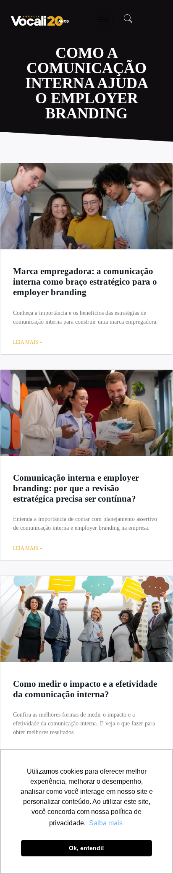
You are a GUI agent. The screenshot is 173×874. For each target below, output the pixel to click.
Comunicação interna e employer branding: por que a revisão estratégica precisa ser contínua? (76, 488)
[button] (128, 19)
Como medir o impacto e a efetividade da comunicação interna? (85, 689)
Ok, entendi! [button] (86, 848)
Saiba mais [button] (106, 823)
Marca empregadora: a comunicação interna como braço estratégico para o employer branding (85, 281)
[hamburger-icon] (103, 19)
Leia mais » (27, 342)
